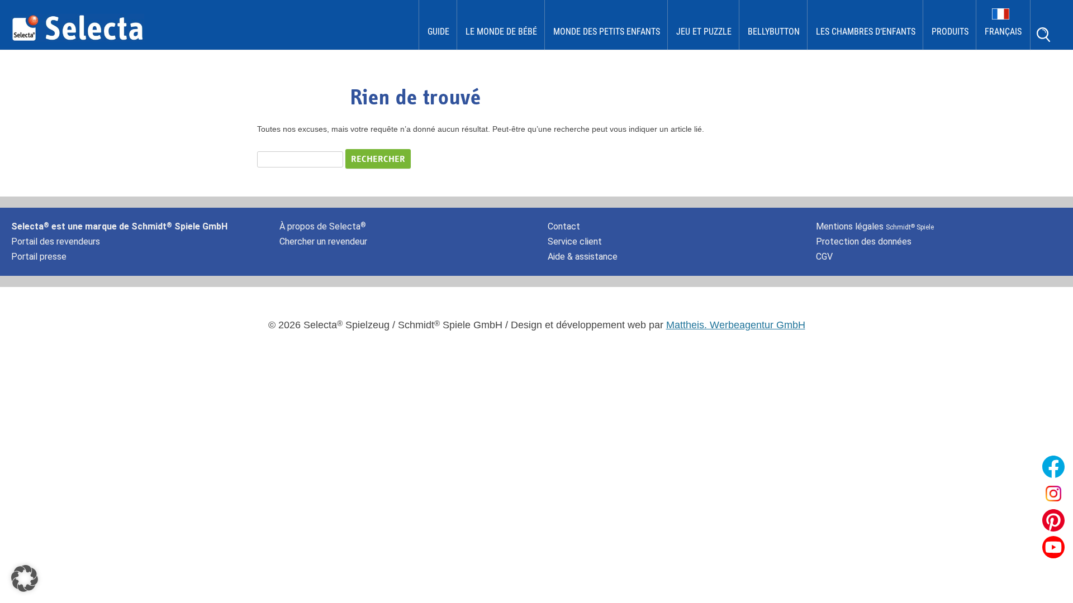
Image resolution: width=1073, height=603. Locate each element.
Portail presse (39, 256)
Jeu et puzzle (704, 31)
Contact (564, 226)
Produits (950, 31)
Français (1003, 31)
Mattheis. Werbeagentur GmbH (735, 325)
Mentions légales (875, 226)
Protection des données (863, 241)
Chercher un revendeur (323, 241)
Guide (438, 31)
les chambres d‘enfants (865, 31)
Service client (575, 241)
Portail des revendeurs (55, 241)
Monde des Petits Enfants (606, 31)
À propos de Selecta (322, 226)
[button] (24, 578)
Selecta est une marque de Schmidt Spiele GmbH (119, 226)
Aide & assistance (583, 256)
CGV (824, 256)
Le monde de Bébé (501, 31)
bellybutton (774, 31)
